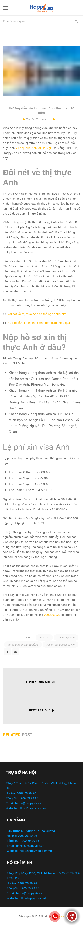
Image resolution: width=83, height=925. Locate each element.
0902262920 (52, 615)
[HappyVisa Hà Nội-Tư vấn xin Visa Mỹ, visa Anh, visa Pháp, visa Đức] (41, 7)
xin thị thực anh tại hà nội (61, 644)
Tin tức (30, 119)
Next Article (39, 710)
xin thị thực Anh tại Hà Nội (33, 148)
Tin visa (41, 119)
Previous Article (43, 682)
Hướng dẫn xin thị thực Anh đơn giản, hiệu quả (39, 323)
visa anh (44, 637)
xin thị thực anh (66, 637)
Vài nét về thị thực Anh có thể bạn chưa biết (37, 314)
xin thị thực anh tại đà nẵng (23, 644)
